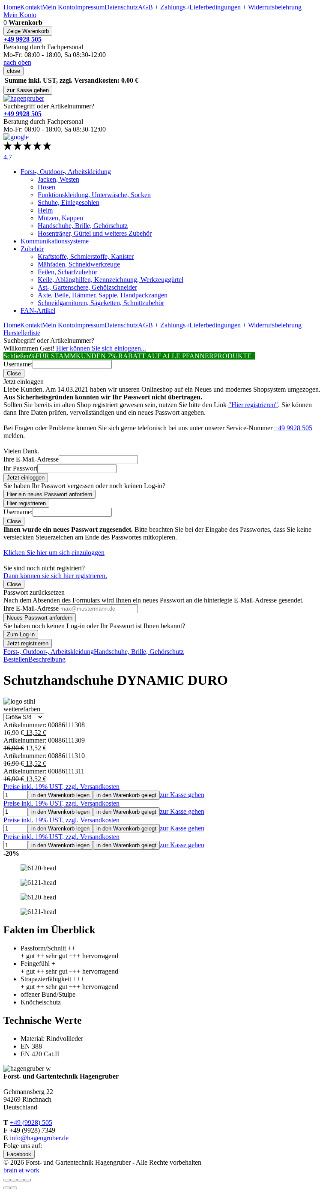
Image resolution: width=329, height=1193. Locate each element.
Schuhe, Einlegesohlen (68, 202)
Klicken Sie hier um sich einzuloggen (54, 552)
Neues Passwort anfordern (39, 617)
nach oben (17, 62)
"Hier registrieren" (253, 404)
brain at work (21, 1170)
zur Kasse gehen (28, 90)
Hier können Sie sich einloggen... (101, 348)
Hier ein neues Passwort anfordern (49, 494)
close (13, 71)
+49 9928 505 (293, 428)
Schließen (16, 356)
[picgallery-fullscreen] (20, 1180)
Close (14, 373)
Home (11, 7)
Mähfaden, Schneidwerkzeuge (79, 264)
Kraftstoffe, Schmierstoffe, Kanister (86, 256)
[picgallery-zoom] (27, 1180)
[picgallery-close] (6, 1180)
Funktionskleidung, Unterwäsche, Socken (94, 194)
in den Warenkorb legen (60, 795)
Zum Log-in (21, 634)
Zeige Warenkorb (28, 31)
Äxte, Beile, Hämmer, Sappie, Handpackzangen (102, 295)
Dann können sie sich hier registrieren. (55, 575)
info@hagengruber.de (39, 1138)
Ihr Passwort (20, 468)
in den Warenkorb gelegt (126, 795)
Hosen (46, 187)
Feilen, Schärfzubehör (67, 272)
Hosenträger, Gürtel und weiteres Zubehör (95, 233)
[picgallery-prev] (6, 1188)
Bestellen (15, 659)
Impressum (90, 7)
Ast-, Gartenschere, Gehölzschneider (87, 287)
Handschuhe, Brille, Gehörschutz (83, 225)
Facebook (19, 1154)
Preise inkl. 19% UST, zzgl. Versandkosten (61, 786)
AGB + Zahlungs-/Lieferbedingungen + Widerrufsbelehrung (220, 7)
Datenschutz (121, 7)
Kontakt (31, 7)
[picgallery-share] (13, 1180)
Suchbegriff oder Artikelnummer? (48, 106)
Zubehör (32, 248)
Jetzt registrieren (27, 643)
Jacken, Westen (58, 179)
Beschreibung (47, 659)
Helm (45, 210)
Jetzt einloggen (26, 477)
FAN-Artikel (38, 310)
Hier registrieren (26, 503)
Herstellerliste (21, 332)
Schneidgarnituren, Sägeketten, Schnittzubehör (101, 302)
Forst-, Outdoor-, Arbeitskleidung (66, 171)
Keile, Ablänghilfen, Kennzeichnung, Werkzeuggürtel (110, 279)
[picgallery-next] (13, 1188)
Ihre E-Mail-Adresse (31, 459)
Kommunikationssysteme (55, 241)
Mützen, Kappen (60, 218)
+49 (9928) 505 (31, 1122)
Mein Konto (58, 7)
